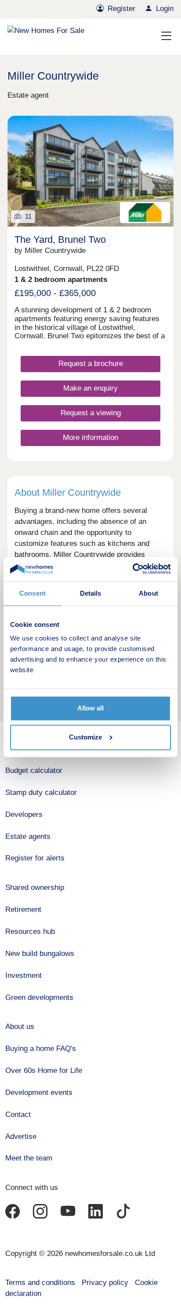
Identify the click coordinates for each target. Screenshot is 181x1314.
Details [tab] (90, 593)
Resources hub (30, 931)
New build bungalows (39, 953)
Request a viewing (91, 413)
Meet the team (28, 1158)
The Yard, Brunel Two (60, 239)
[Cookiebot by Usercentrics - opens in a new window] (132, 569)
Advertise (20, 1136)
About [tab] (148, 593)
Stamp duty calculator (41, 792)
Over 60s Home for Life (43, 1070)
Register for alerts (35, 858)
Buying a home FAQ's (40, 1048)
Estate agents (28, 836)
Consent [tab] (32, 593)
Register (121, 8)
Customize (85, 737)
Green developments (39, 997)
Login (165, 8)
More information (90, 437)
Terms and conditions (40, 1282)
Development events (38, 1092)
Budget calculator (33, 770)
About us (19, 1026)
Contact (18, 1114)
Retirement (23, 909)
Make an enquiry (90, 388)
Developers (24, 814)
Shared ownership (34, 887)
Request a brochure (90, 363)
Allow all (90, 708)
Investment (23, 975)
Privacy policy (105, 1282)
